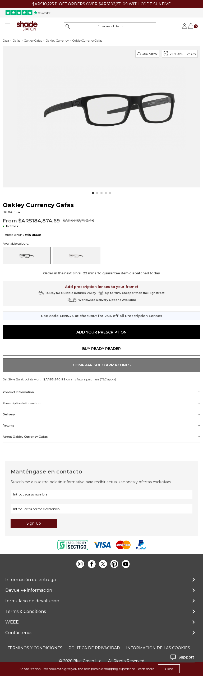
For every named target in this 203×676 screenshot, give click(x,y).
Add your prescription (101, 332)
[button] (93, 193)
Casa (6, 40)
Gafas (16, 40)
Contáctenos (18, 632)
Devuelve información (28, 590)
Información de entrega (30, 579)
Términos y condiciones (35, 648)
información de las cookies (158, 648)
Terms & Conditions (25, 611)
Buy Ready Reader (101, 348)
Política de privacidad (94, 648)
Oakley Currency (57, 40)
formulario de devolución (32, 600)
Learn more (145, 669)
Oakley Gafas (33, 40)
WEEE (12, 622)
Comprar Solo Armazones (102, 365)
